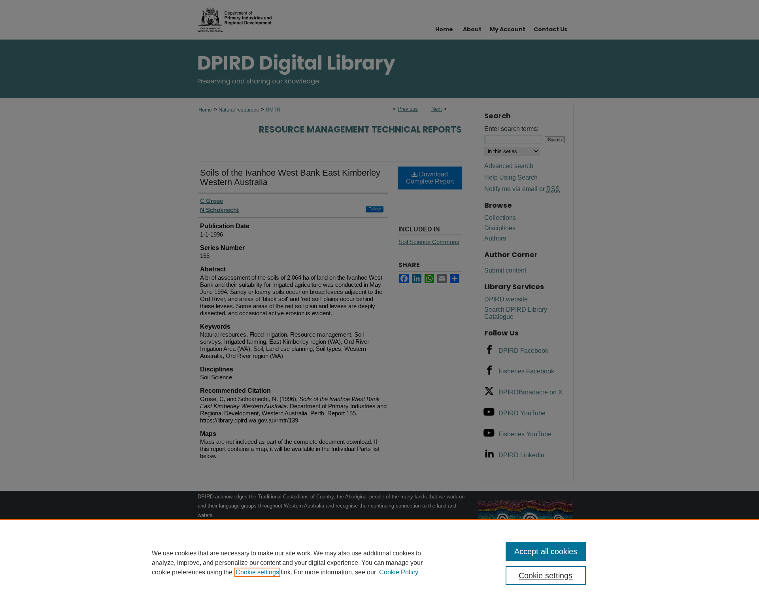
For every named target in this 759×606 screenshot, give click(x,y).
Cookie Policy (398, 572)
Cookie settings (257, 572)
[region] (379, 562)
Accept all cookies (545, 551)
